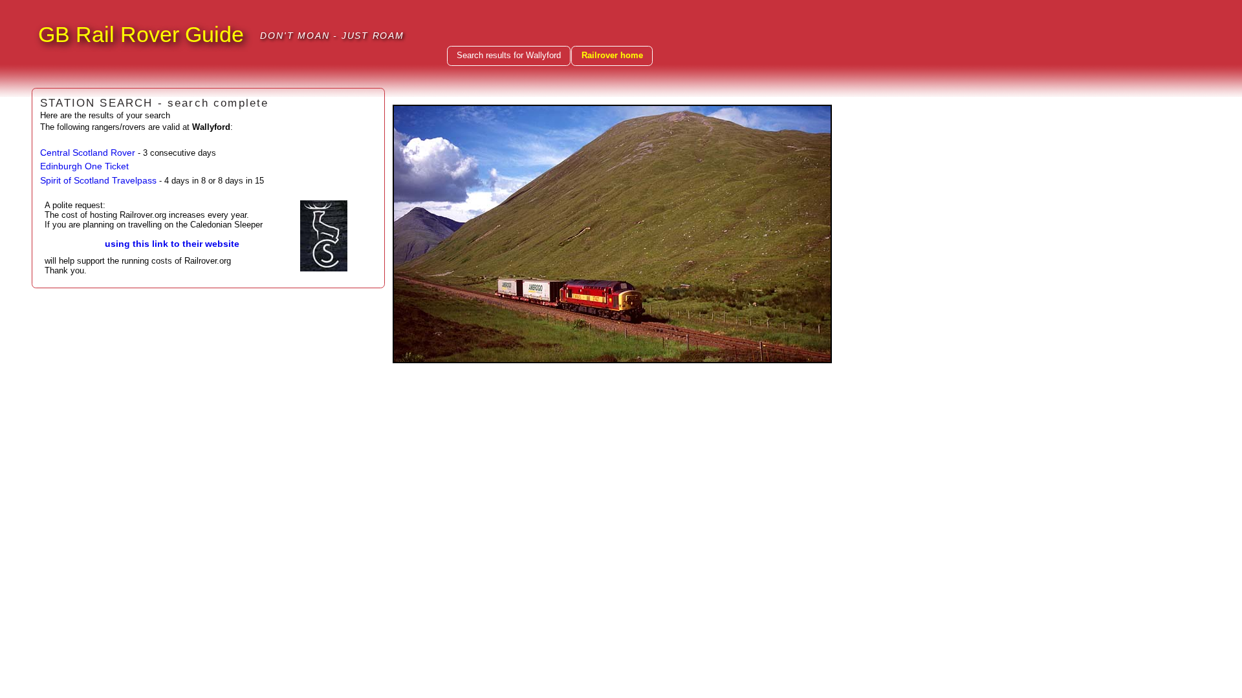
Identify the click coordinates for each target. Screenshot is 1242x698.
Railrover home (612, 55)
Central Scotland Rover (87, 152)
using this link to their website (172, 243)
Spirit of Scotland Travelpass (98, 180)
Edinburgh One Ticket (84, 166)
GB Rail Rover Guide (141, 34)
